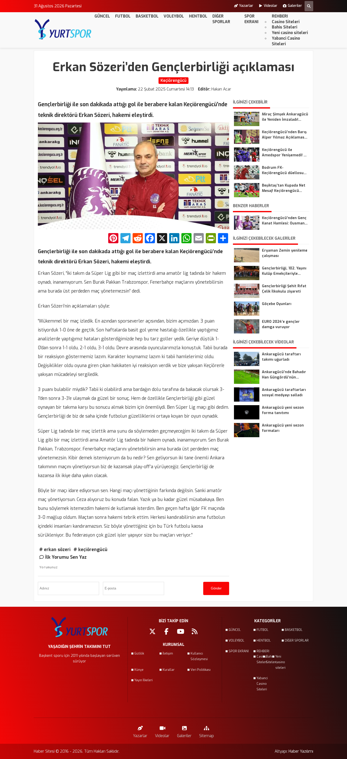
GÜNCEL (102, 16)
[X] (162, 239)
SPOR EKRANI (251, 18)
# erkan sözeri (55, 550)
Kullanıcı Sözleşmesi (199, 656)
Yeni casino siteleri (290, 32)
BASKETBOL (147, 16)
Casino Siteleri (285, 21)
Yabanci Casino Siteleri (286, 41)
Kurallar (169, 670)
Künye (139, 670)
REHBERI (280, 16)
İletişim (168, 653)
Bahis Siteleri (284, 27)
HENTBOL (198, 16)
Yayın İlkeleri (143, 680)
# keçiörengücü (90, 550)
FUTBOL (123, 16)
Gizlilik (139, 653)
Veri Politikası (201, 670)
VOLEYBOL (174, 16)
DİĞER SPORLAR (221, 18)
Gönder (216, 588)
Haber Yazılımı (301, 751)
